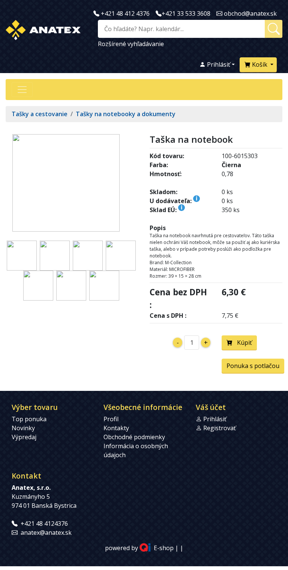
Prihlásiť (218, 64)
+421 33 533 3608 (186, 13)
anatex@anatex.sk (46, 532)
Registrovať (219, 428)
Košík (259, 64)
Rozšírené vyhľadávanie (131, 44)
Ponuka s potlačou (252, 366)
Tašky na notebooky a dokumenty (126, 114)
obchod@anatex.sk (250, 13)
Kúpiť (242, 342)
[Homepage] (43, 28)
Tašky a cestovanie (40, 114)
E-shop (164, 548)
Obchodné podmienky (134, 437)
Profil (111, 419)
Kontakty (116, 428)
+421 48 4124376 (44, 523)
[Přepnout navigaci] (22, 89)
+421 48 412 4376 (125, 13)
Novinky (23, 428)
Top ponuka (29, 419)
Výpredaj (24, 437)
